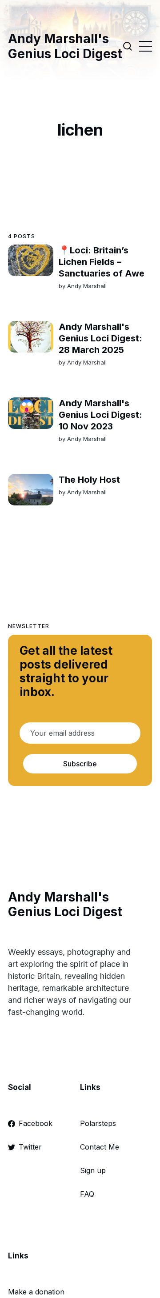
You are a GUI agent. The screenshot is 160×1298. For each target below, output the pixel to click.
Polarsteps (98, 1123)
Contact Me (99, 1146)
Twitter (30, 1146)
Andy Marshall (87, 285)
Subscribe (80, 763)
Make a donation (36, 1291)
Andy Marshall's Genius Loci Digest (65, 46)
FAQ (87, 1194)
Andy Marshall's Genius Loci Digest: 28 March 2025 (100, 338)
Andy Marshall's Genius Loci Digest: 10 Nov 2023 (100, 415)
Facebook (35, 1123)
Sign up (93, 1170)
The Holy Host (89, 479)
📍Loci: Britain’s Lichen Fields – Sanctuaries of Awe (101, 262)
